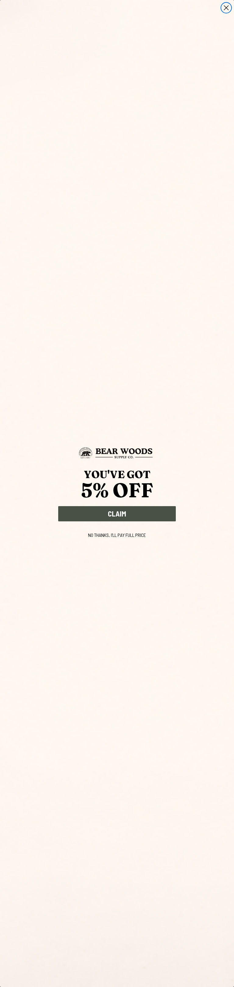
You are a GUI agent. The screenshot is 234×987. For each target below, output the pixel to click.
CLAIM (117, 513)
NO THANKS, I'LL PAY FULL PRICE (117, 535)
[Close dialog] (226, 7)
